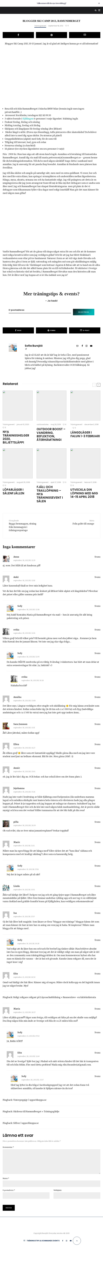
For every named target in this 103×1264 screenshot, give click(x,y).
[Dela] (18, 35)
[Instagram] (67, 1241)
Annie (16, 768)
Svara (97, 557)
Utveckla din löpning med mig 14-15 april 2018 (84, 493)
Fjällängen (28, 118)
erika (16, 629)
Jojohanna (18, 788)
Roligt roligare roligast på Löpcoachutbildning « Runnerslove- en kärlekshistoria (54, 997)
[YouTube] (71, 1241)
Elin (15, 973)
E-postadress (9, 1190)
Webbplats (58, 1190)
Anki (16, 577)
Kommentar (8, 1147)
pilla (15, 822)
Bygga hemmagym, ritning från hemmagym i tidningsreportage (22, 526)
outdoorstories (43, 424)
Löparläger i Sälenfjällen (13, 491)
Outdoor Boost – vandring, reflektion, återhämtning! (51, 434)
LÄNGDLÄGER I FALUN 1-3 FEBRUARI (85, 434)
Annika (17, 697)
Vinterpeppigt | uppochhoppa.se (29, 1100)
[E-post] (84, 35)
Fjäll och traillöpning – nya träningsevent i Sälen (50, 494)
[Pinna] (51, 35)
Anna (16, 557)
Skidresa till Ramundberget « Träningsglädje (36, 1111)
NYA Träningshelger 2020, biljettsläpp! (16, 437)
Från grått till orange (83, 522)
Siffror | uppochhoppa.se (26, 1123)
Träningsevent (40, 26)
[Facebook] (63, 1241)
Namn (6, 1178)
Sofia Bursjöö (34, 346)
